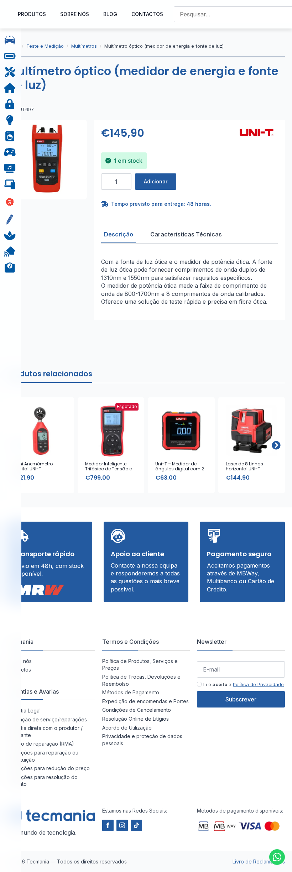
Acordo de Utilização (127, 728)
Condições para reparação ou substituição (42, 756)
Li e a (243, 684)
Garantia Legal (24, 710)
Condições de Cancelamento (136, 710)
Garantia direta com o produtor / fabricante (45, 731)
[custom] (277, 857)
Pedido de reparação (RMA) (40, 744)
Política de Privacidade (258, 684)
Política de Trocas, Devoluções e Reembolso (141, 680)
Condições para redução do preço (48, 768)
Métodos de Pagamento (130, 692)
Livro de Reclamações (259, 861)
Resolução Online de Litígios (135, 719)
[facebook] (108, 825)
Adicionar (155, 181)
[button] (276, 445)
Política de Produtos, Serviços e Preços (140, 664)
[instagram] (122, 825)
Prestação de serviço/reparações (47, 719)
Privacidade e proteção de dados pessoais (142, 739)
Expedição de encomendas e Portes (145, 701)
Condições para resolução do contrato (42, 780)
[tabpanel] (189, 282)
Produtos (32, 14)
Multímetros (84, 46)
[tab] (118, 234)
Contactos (147, 14)
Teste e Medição (45, 46)
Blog (110, 14)
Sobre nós (74, 14)
